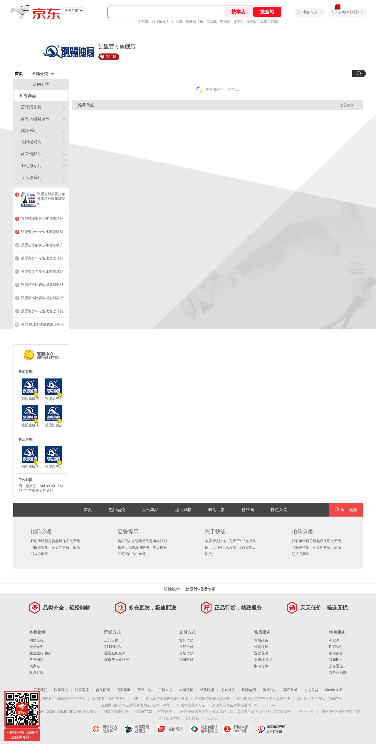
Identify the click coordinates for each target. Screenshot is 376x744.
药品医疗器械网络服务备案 (167, 699)
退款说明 (261, 653)
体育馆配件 (43, 154)
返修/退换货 (263, 660)
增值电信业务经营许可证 (341, 712)
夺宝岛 (334, 640)
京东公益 (311, 690)
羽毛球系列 (43, 165)
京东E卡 (335, 660)
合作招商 (103, 690)
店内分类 (41, 84)
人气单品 (150, 509)
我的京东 (310, 12)
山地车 (177, 22)
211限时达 (112, 647)
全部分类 (40, 73)
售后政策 (261, 640)
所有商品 (28, 95)
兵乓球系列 (43, 177)
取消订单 (261, 666)
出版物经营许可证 (191, 705)
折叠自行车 (194, 22)
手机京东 (165, 690)
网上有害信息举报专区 (204, 729)
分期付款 (186, 653)
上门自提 (111, 640)
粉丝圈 (247, 509)
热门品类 (117, 509)
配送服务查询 (114, 653)
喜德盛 (225, 22)
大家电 (34, 666)
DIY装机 (335, 647)
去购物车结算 (348, 12)
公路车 (211, 22)
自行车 (143, 22)
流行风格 (183, 509)
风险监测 (249, 690)
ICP (135, 699)
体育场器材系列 (43, 118)
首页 (19, 73)
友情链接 (186, 690)
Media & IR (334, 690)
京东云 (212, 718)
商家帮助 (124, 690)
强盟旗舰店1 (30, 399)
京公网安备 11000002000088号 (59, 699)
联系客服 (36, 673)
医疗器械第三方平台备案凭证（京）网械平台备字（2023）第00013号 (235, 712)
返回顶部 (348, 509)
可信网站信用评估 (106, 729)
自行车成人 (160, 22)
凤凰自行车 (269, 22)
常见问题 (36, 660)
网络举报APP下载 (237, 729)
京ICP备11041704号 (108, 699)
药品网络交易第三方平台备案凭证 (263, 699)
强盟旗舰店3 (30, 425)
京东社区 (228, 690)
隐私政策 (290, 690)
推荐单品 (86, 105)
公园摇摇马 (43, 142)
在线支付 (186, 647)
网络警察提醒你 (139, 729)
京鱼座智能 (338, 673)
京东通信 (336, 666)
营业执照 (306, 712)
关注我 (110, 57)
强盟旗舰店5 (54, 425)
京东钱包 (192, 718)
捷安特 (238, 22)
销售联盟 (207, 690)
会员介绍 (36, 647)
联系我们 (61, 690)
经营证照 (165, 712)
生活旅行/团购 (40, 653)
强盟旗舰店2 (54, 399)
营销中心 (144, 690)
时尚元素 (216, 509)
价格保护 (261, 647)
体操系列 (43, 130)
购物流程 (36, 640)
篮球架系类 (43, 107)
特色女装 (279, 509)
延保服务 (336, 653)
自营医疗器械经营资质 (212, 699)
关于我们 (40, 690)
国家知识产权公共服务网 (270, 729)
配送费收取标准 (116, 660)
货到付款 (186, 640)
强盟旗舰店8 (54, 467)
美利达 (252, 22)
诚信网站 (172, 729)
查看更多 (347, 105)
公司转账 (186, 660)
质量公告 (270, 690)
